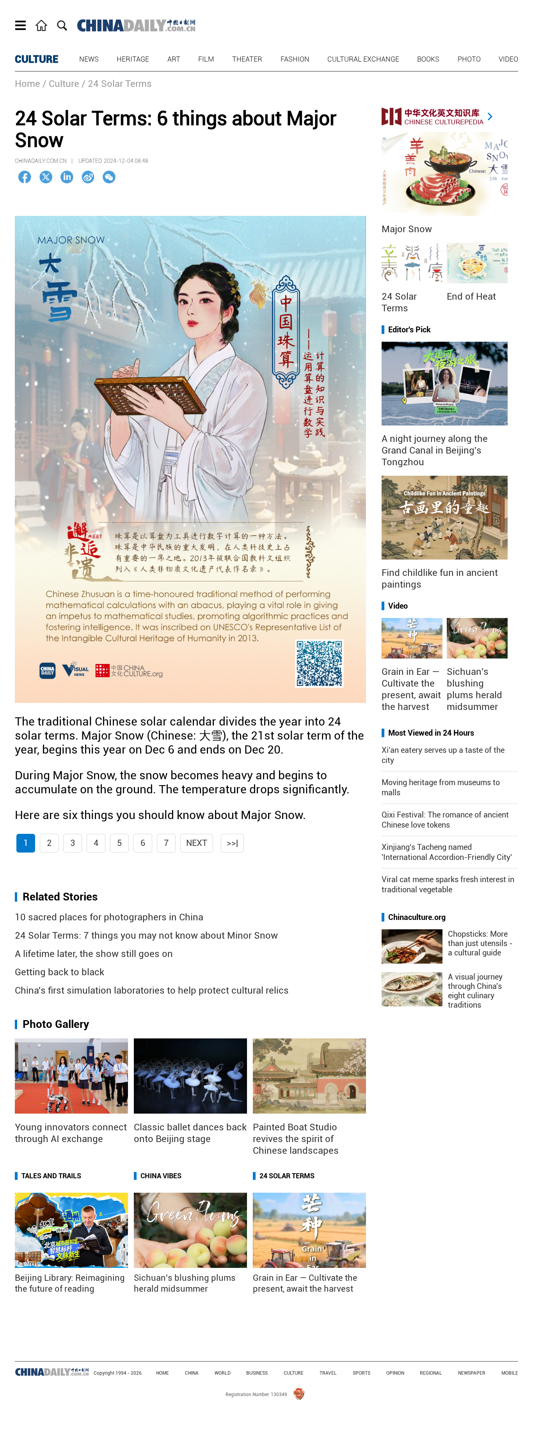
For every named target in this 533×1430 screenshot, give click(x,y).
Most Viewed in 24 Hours (431, 733)
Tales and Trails (51, 1176)
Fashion (295, 59)
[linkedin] (67, 177)
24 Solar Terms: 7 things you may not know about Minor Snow (146, 935)
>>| (232, 843)
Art (173, 59)
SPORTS (361, 1373)
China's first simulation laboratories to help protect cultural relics (152, 990)
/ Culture (61, 83)
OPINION (395, 1373)
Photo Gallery (56, 1024)
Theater (247, 59)
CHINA (192, 1373)
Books (428, 59)
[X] (46, 177)
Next (196, 843)
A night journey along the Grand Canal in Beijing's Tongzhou (435, 450)
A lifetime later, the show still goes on (94, 953)
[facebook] (25, 177)
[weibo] (88, 177)
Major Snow (407, 229)
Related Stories (60, 896)
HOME (162, 1373)
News (89, 59)
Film (206, 59)
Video (508, 59)
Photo (469, 59)
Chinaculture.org (417, 917)
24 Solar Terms (286, 1176)
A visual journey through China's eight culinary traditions (475, 991)
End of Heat (471, 296)
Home (27, 83)
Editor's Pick (409, 329)
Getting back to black (59, 972)
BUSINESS (257, 1373)
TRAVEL (328, 1373)
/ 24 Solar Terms (117, 83)
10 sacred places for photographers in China (109, 917)
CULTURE (37, 59)
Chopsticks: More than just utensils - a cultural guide (480, 943)
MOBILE (509, 1373)
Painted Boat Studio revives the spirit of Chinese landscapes (296, 1139)
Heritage (133, 59)
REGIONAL (431, 1373)
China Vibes (160, 1176)
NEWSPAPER (471, 1373)
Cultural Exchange (363, 59)
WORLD (223, 1373)
